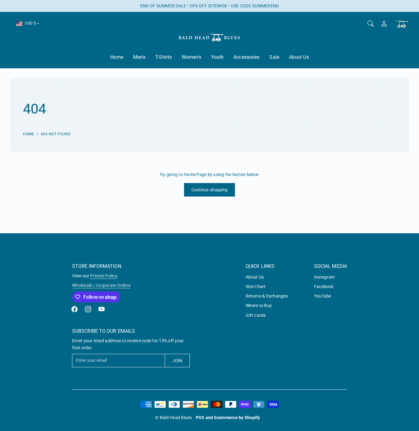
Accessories (246, 57)
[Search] (370, 23)
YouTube (322, 296)
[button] (74, 309)
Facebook (323, 286)
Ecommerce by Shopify (237, 417)
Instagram (324, 277)
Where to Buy (259, 305)
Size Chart (256, 286)
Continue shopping (209, 189)
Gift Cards (256, 315)
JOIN (177, 360)
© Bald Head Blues (173, 417)
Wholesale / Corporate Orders (101, 285)
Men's (139, 57)
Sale (274, 57)
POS (200, 417)
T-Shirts (163, 57)
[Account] (384, 23)
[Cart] (402, 24)
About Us (299, 57)
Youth (217, 57)
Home (116, 57)
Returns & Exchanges (267, 296)
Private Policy (103, 275)
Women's (191, 57)
